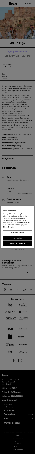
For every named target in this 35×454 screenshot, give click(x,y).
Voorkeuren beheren (17, 232)
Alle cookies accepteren (17, 243)
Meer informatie (8, 227)
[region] (17, 227)
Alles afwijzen (17, 238)
